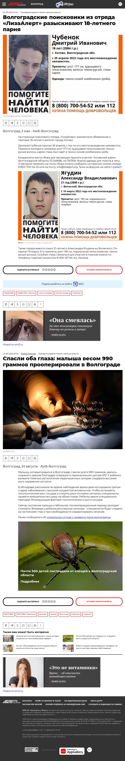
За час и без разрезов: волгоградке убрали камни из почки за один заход (36, 647)
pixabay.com (9, 451)
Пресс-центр (96, 701)
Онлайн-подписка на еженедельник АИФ (65, 704)
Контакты (27, 701)
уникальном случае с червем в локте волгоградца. (78, 517)
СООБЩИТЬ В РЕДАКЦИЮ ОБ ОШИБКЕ (105, 704)
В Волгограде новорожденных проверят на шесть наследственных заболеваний (97, 647)
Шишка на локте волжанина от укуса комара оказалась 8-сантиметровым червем (37, 637)
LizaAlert (116, 167)
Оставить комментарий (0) (99, 270)
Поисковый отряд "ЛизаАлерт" (17, 116)
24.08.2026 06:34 (10, 354)
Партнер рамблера (48, 750)
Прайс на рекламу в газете (48, 701)
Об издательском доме (75, 701)
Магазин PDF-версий (32, 704)
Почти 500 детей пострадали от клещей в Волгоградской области (69, 573)
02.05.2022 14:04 (10, 12)
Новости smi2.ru (13, 344)
